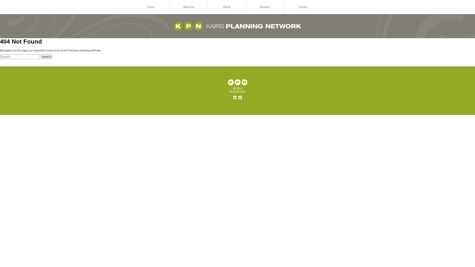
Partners (265, 7)
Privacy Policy (237, 91)
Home (150, 7)
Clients (227, 7)
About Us (188, 7)
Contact (303, 7)
